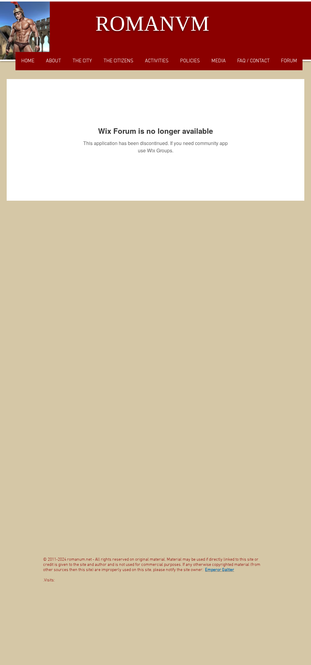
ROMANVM (152, 23)
